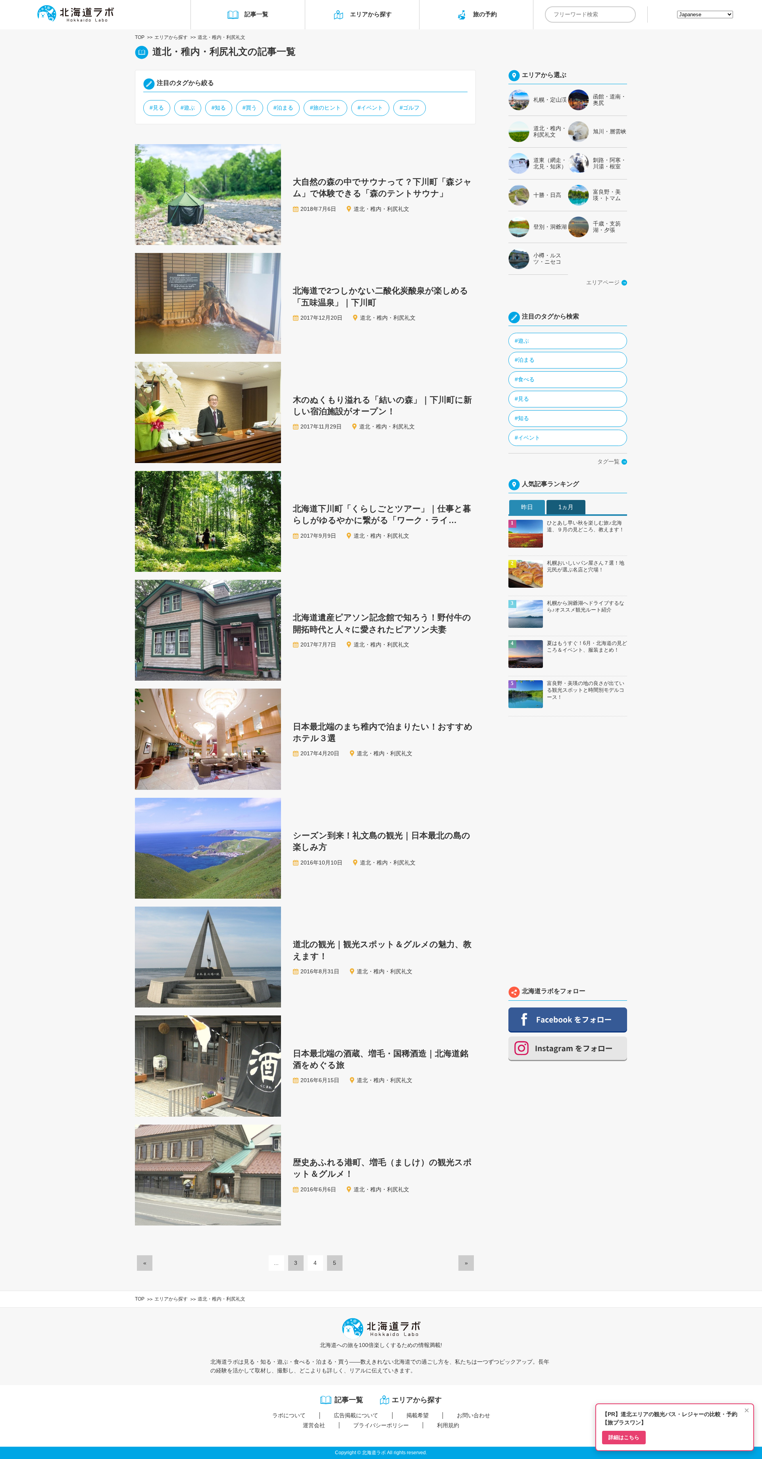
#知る (219, 107)
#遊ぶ (188, 107)
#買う (249, 107)
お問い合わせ (473, 1415)
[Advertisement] (567, 853)
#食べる (525, 379)
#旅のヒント (325, 107)
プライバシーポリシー (381, 1425)
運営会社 (314, 1425)
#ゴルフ (409, 107)
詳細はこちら (623, 1437)
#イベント (370, 107)
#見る (157, 107)
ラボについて (289, 1415)
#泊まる (283, 107)
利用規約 (448, 1425)
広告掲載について (356, 1415)
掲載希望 (417, 1415)
